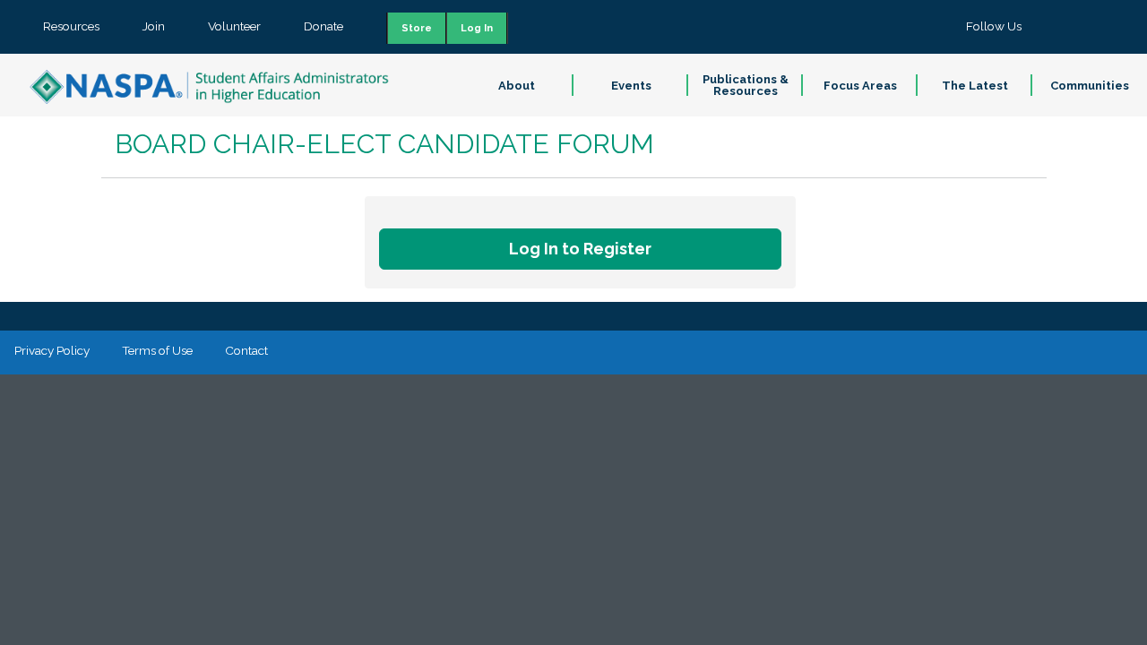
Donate (323, 26)
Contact (246, 350)
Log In (477, 28)
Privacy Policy (52, 350)
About (516, 85)
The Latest (975, 85)
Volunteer (234, 26)
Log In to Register (580, 248)
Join (153, 26)
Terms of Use (157, 350)
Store (416, 28)
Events (631, 85)
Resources (71, 26)
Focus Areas (860, 85)
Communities (1089, 85)
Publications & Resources (746, 85)
